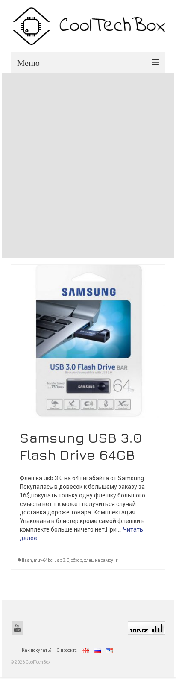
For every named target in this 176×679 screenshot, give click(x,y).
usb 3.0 (61, 560)
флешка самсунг (101, 560)
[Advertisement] (88, 165)
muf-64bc (43, 560)
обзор (76, 560)
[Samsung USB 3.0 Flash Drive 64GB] (88, 340)
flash (27, 560)
